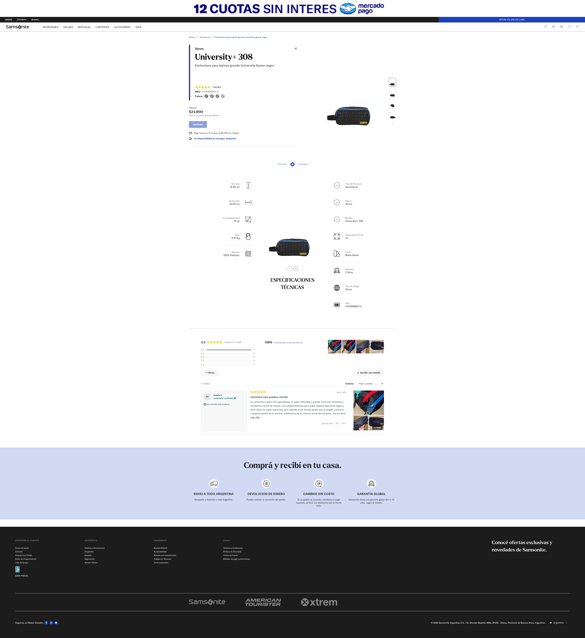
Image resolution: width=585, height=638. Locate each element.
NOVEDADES (50, 27)
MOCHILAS (84, 27)
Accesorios (205, 37)
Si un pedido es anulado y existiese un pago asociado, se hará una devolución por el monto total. (319, 502)
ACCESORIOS (122, 27)
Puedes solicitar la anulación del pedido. (266, 499)
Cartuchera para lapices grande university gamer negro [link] (240, 37)
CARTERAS (102, 27)
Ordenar (350, 383)
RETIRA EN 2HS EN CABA (512, 19)
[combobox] (559, 623)
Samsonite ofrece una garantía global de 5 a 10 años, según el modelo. (371, 501)
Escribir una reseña (372, 373)
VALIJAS (68, 27)
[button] (208, 87)
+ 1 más (377, 427)
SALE (138, 27)
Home (192, 37)
